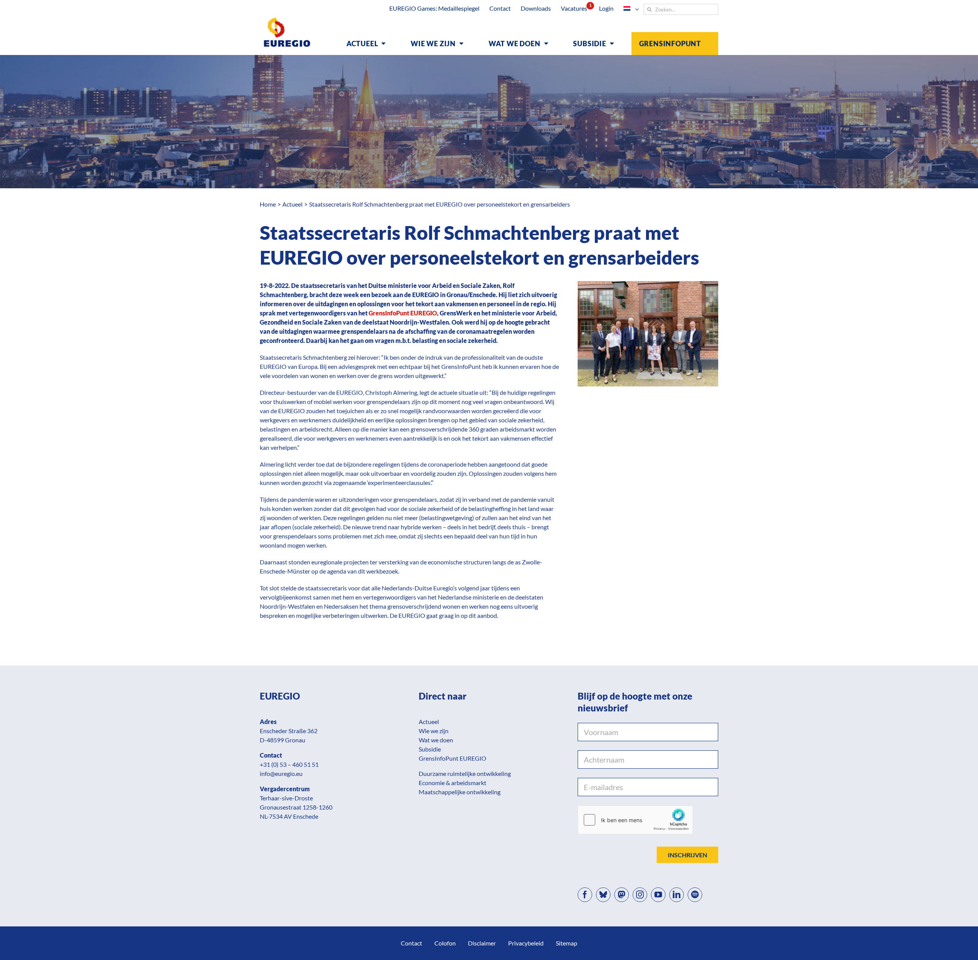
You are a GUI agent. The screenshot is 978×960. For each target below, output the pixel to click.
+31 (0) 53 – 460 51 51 (289, 764)
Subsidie (430, 749)
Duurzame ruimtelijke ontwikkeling (465, 773)
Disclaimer (482, 943)
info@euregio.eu (281, 773)
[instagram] (640, 894)
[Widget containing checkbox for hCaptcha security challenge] (635, 819)
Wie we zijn (434, 730)
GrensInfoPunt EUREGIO (403, 313)
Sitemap (566, 943)
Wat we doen (436, 739)
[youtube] (658, 894)
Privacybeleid (526, 943)
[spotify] (695, 894)
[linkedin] (676, 894)
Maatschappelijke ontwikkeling (459, 791)
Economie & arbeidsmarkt (452, 782)
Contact (411, 943)
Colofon (445, 943)
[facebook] (585, 894)
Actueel (429, 721)
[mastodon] (621, 894)
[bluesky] (603, 894)
